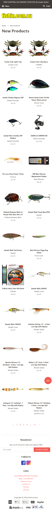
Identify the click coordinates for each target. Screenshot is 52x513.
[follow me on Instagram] (28, 464)
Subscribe (42, 449)
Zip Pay (26, 490)
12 (35, 424)
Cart (48, 6)
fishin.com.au (33, 497)
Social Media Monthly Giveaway (26, 476)
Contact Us (26, 484)
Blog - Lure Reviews (26, 479)
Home (4, 26)
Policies (26, 487)
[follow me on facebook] (23, 464)
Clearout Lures (26, 481)
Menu (7, 6)
